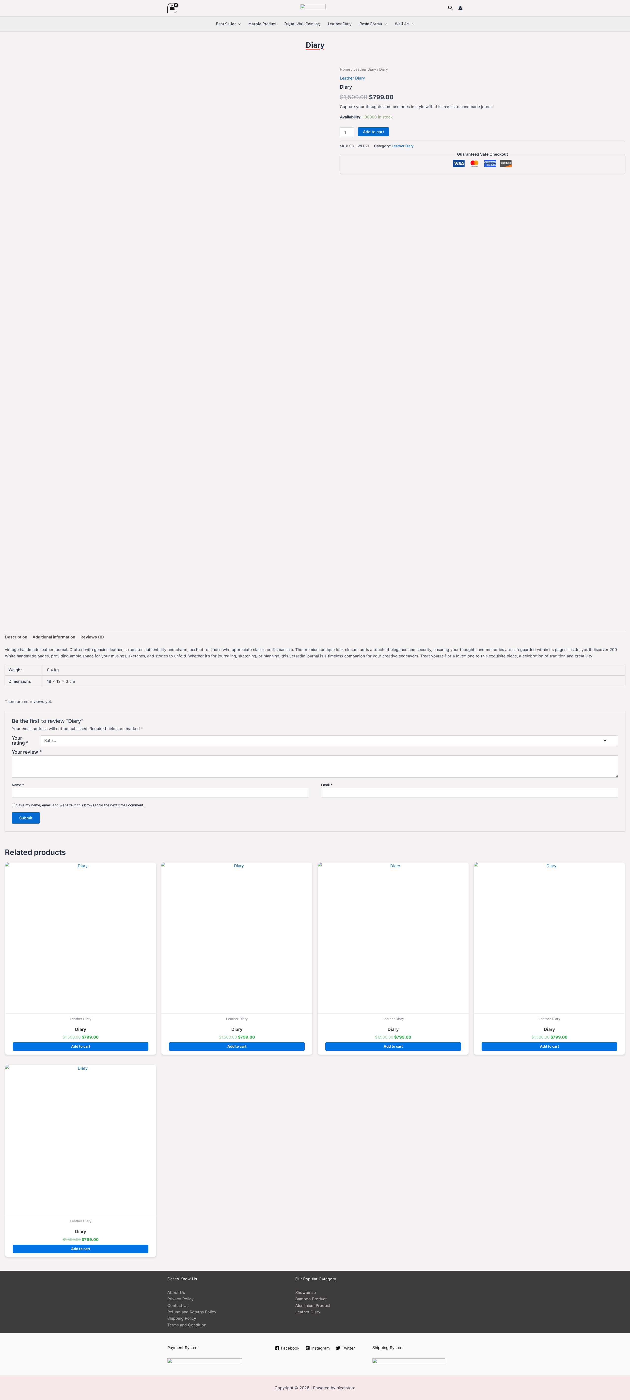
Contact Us (178, 1305)
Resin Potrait (371, 23)
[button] (450, 8)
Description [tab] (16, 637)
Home (345, 69)
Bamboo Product (311, 1298)
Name (18, 785)
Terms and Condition (186, 1324)
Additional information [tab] (53, 637)
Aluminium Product (313, 1305)
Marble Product (262, 23)
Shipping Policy (181, 1318)
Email (326, 785)
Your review (27, 752)
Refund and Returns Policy (191, 1311)
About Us (176, 1292)
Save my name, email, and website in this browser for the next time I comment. (80, 805)
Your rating (20, 740)
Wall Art (402, 23)
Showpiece (305, 1292)
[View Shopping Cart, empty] (172, 8)
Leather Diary (340, 23)
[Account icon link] (460, 8)
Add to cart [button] (80, 1046)
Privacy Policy (180, 1298)
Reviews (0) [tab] (92, 637)
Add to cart (373, 131)
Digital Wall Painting (302, 23)
